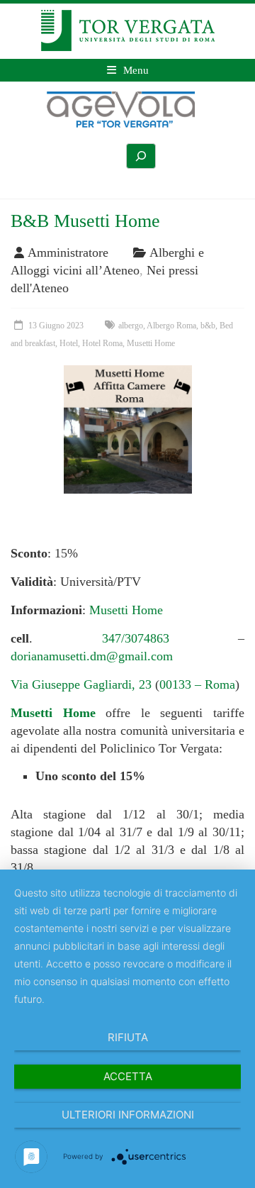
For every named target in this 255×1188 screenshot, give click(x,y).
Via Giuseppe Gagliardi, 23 (83, 684)
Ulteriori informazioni (128, 1114)
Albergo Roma (171, 326)
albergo (130, 326)
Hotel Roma (102, 343)
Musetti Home (151, 343)
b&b (207, 326)
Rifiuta (128, 1037)
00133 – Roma (197, 684)
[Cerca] (141, 156)
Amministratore (68, 252)
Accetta (127, 1076)
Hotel (69, 343)
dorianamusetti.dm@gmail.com (92, 656)
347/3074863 (135, 638)
